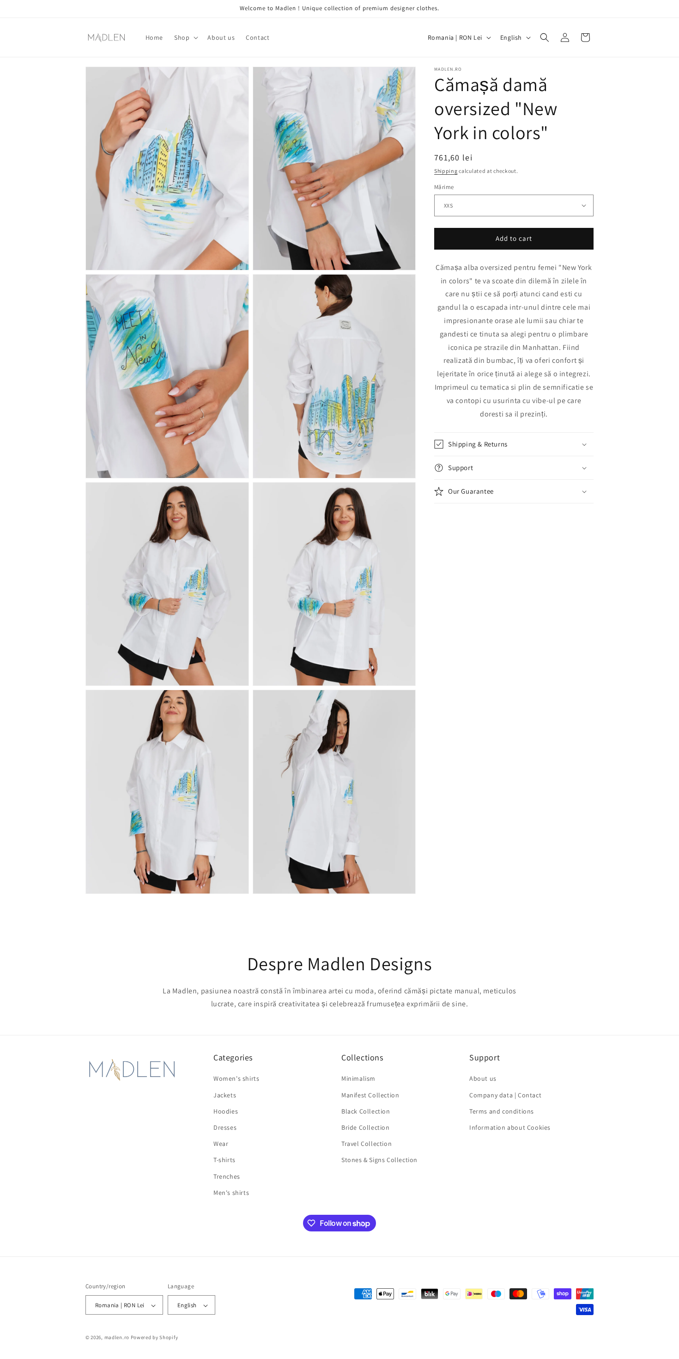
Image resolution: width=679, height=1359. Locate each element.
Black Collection (365, 1111)
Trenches (226, 1176)
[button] (185, 37)
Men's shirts (231, 1192)
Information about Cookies (510, 1127)
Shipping (446, 170)
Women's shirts (236, 1079)
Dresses (224, 1127)
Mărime (444, 187)
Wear (220, 1143)
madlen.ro (116, 1338)
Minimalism (358, 1079)
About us (483, 1079)
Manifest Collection (370, 1095)
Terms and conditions (501, 1111)
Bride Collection (365, 1127)
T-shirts (224, 1160)
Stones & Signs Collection (379, 1160)
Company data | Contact (505, 1095)
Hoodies (225, 1111)
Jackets (224, 1095)
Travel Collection (366, 1143)
